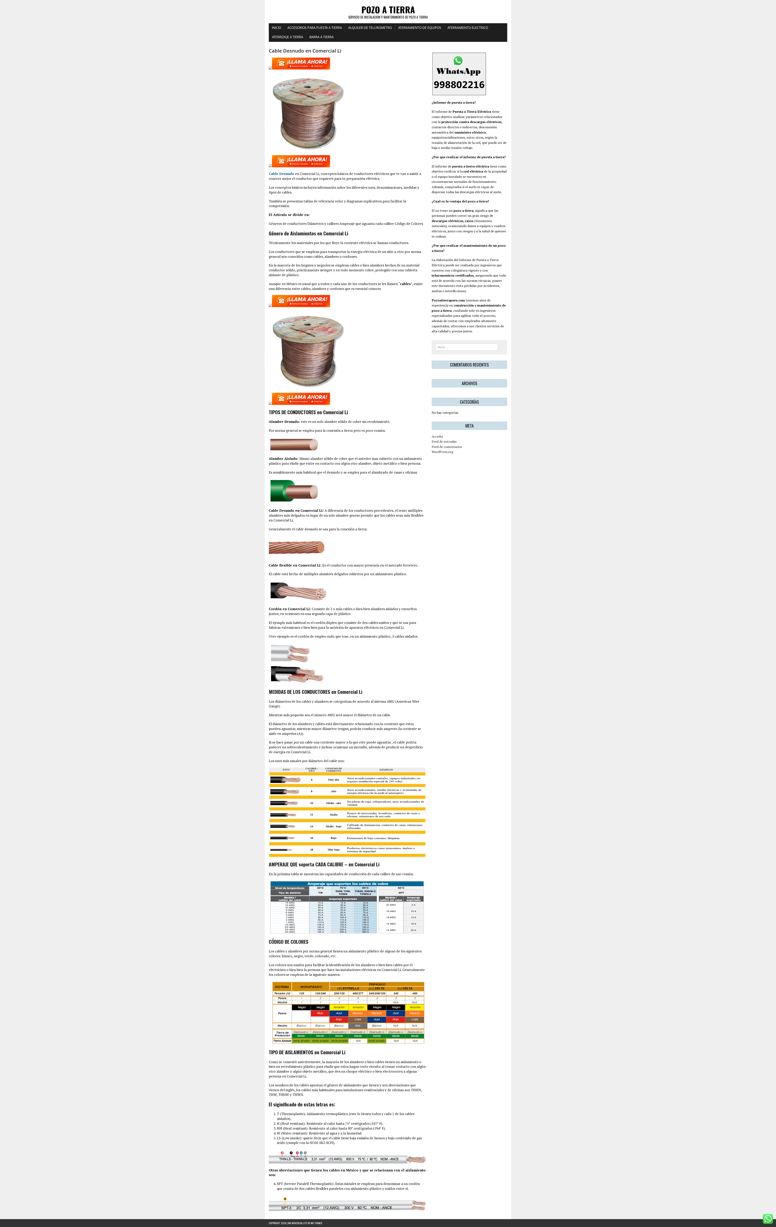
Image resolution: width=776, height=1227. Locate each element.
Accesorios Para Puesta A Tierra (314, 27)
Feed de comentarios (447, 446)
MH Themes (316, 1223)
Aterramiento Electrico (467, 27)
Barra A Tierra (321, 37)
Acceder (437, 436)
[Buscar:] (466, 346)
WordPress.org (442, 452)
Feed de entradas (444, 441)
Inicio (276, 27)
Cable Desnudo (281, 173)
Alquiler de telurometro (370, 27)
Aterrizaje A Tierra (287, 37)
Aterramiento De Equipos (419, 27)
